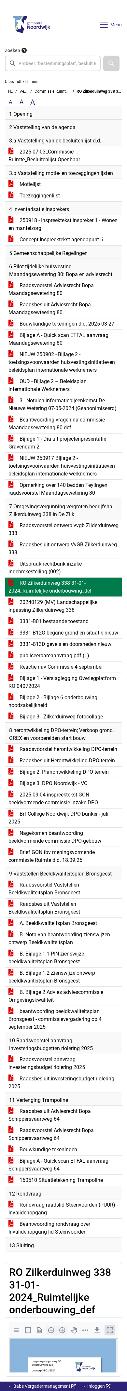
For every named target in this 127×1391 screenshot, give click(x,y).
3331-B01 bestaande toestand (53, 621)
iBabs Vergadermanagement (41, 1386)
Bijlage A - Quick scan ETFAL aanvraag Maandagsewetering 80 (58, 339)
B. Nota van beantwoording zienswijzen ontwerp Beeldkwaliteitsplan (59, 938)
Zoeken (12, 50)
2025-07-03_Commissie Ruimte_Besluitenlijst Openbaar (44, 156)
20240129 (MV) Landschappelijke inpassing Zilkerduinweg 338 (52, 606)
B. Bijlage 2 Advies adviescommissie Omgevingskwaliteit (55, 996)
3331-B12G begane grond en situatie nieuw (68, 633)
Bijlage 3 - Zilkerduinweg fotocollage (60, 717)
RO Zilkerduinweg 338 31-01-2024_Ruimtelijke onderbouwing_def (50, 587)
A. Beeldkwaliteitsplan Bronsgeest (57, 923)
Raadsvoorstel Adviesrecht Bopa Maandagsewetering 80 (51, 289)
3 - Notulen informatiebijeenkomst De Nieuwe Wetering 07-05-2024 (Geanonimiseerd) (62, 404)
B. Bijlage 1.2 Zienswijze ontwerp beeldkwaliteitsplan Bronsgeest (51, 977)
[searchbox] (53, 63)
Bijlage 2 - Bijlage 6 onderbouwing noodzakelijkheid (52, 701)
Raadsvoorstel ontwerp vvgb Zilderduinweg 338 (63, 529)
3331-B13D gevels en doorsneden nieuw (64, 644)
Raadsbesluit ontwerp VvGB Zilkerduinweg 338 (62, 548)
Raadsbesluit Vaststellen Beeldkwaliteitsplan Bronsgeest (44, 908)
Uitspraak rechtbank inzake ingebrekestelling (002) (45, 568)
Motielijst (29, 184)
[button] (111, 63)
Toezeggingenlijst (39, 196)
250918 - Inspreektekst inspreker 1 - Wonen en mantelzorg (63, 224)
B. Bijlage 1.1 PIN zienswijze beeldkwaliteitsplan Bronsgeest (46, 958)
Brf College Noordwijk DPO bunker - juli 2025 (58, 818)
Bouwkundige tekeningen (47, 1149)
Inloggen (96, 1386)
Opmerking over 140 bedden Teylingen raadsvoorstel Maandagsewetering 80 (57, 489)
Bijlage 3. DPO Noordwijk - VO (53, 783)
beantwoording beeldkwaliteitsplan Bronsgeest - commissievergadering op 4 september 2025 (55, 1019)
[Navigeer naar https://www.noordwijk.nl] (32, 25)
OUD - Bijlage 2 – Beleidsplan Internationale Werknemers (47, 385)
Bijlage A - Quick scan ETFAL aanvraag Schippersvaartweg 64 (58, 1165)
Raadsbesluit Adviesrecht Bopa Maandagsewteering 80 (49, 308)
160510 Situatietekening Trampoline (60, 1180)
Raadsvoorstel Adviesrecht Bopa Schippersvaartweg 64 (51, 1134)
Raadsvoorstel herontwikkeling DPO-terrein (67, 749)
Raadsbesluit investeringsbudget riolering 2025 (61, 1083)
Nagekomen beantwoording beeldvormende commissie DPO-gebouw (54, 837)
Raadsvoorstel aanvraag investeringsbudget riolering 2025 (46, 1063)
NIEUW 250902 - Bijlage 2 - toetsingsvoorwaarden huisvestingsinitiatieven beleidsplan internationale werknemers (61, 362)
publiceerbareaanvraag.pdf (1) (53, 655)
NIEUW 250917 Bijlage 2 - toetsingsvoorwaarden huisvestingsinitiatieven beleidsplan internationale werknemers (61, 466)
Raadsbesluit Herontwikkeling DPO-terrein (66, 760)
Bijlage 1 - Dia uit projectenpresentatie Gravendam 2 (57, 443)
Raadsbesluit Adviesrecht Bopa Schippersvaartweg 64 (49, 1115)
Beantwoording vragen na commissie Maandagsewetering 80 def (56, 424)
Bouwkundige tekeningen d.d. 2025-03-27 (66, 324)
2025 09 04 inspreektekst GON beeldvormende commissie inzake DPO (53, 799)
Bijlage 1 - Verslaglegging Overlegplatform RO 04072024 (62, 682)
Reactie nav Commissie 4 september (60, 667)
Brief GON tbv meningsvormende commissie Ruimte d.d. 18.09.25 (51, 856)
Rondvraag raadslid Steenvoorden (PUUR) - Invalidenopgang (63, 1209)
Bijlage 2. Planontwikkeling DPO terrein (63, 772)
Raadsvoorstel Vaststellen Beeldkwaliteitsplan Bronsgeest (44, 889)
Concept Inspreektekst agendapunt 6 (60, 239)
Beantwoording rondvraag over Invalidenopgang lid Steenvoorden (49, 1228)
